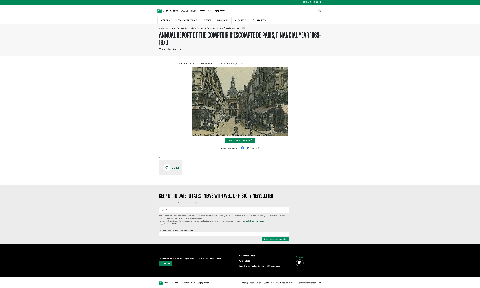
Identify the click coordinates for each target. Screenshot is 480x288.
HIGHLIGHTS (222, 20)
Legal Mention (268, 283)
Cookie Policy (255, 283)
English (317, 2)
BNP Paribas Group (247, 256)
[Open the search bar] (319, 11)
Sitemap (245, 283)
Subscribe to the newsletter (275, 239)
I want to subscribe (171, 223)
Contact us (165, 264)
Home (161, 28)
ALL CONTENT (240, 20)
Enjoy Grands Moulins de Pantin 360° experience (259, 266)
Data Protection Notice (285, 283)
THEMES (207, 20)
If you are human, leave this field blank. (176, 231)
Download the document (239, 140)
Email (164, 210)
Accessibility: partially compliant (308, 283)
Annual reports (170, 28)
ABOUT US (165, 20)
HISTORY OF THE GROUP (186, 20)
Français (307, 2)
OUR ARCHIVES (259, 20)
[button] (166, 167)
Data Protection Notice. (255, 221)
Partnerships (244, 261)
